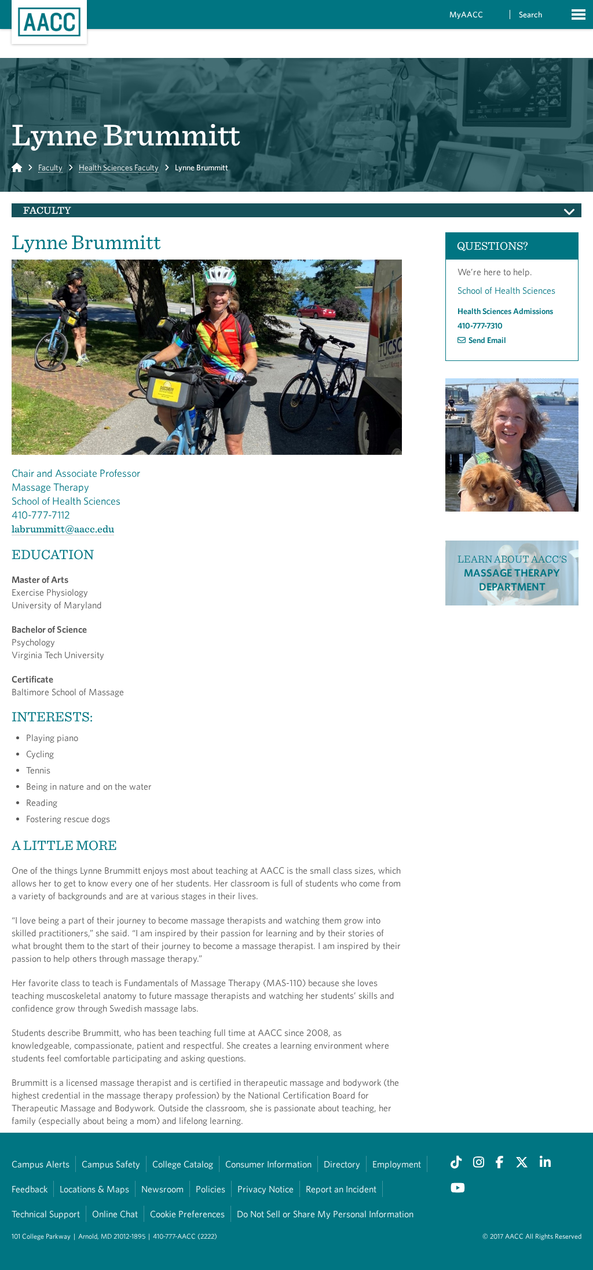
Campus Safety (111, 1164)
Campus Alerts (40, 1164)
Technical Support (46, 1214)
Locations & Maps (94, 1189)
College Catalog (182, 1164)
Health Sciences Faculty (119, 167)
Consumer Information (268, 1164)
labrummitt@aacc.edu (63, 529)
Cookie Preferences (187, 1214)
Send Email (487, 340)
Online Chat (115, 1214)
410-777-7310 (480, 325)
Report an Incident (341, 1189)
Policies (210, 1189)
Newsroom (162, 1189)
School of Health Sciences (506, 290)
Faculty (50, 167)
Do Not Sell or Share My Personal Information (325, 1214)
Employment (396, 1164)
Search (530, 14)
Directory (342, 1164)
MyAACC (466, 14)
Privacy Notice (265, 1189)
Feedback (29, 1189)
